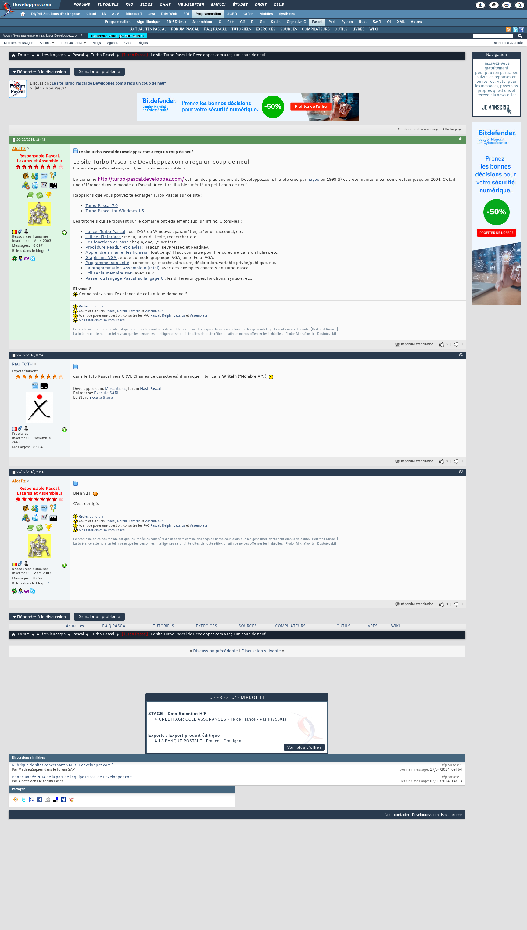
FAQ (129, 4)
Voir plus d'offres (304, 747)
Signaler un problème (99, 71)
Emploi (218, 4)
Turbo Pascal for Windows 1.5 (114, 211)
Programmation (208, 14)
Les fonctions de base (107, 242)
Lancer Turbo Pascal (105, 231)
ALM (116, 14)
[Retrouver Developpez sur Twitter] (515, 29)
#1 (461, 139)
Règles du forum (91, 307)
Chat (165, 4)
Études (240, 4)
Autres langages (51, 55)
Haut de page (451, 815)
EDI (186, 14)
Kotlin (276, 22)
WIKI (373, 29)
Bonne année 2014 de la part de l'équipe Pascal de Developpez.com (72, 777)
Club (278, 4)
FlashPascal (150, 389)
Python (347, 22)
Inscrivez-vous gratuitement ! (117, 36)
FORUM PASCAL (185, 29)
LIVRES (358, 29)
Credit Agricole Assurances (192, 719)
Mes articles (115, 389)
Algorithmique (148, 22)
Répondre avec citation (417, 344)
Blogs (146, 4)
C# (242, 22)
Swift (377, 22)
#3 (461, 472)
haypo (313, 179)
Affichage (450, 129)
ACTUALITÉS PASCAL (148, 29)
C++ (230, 22)
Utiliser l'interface (103, 237)
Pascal (317, 22)
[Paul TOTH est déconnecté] (39, 408)
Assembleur (202, 22)
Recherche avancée (508, 43)
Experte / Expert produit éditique (184, 735)
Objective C (296, 22)
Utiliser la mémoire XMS (109, 273)
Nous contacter (397, 815)
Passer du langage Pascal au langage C (124, 278)
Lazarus (134, 311)
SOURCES (288, 29)
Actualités (75, 626)
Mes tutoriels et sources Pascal (102, 320)
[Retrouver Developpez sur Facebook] (521, 29)
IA (104, 14)
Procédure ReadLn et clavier (113, 247)
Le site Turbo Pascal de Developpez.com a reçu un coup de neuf (109, 83)
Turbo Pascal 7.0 (101, 206)
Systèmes (287, 14)
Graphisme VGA (101, 257)
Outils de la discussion (416, 129)
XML (401, 22)
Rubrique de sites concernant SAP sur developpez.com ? (63, 765)
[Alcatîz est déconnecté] (39, 214)
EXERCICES (265, 29)
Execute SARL (106, 393)
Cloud (91, 14)
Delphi (122, 311)
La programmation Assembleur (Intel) (122, 268)
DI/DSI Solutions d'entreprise (55, 14)
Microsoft (134, 14)
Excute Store (101, 397)
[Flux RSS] (508, 29)
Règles (143, 43)
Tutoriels (107, 4)
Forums (81, 4)
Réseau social (71, 43)
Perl (331, 22)
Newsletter (190, 4)
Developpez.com (425, 815)
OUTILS (341, 29)
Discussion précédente (215, 651)
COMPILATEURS (316, 29)
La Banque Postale (180, 741)
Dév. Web (169, 14)
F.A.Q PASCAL (215, 29)
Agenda (112, 43)
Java (151, 14)
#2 (461, 355)
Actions (45, 43)
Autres (416, 22)
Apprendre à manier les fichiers (116, 252)
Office (248, 14)
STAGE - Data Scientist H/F (177, 713)
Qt (389, 22)
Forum (24, 55)
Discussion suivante (261, 651)
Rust (363, 22)
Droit (260, 4)
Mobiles (266, 14)
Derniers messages (18, 43)
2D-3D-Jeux (176, 22)
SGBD (232, 14)
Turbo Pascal (102, 55)
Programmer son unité (107, 263)
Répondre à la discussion (39, 71)
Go (262, 22)
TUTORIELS (241, 29)
